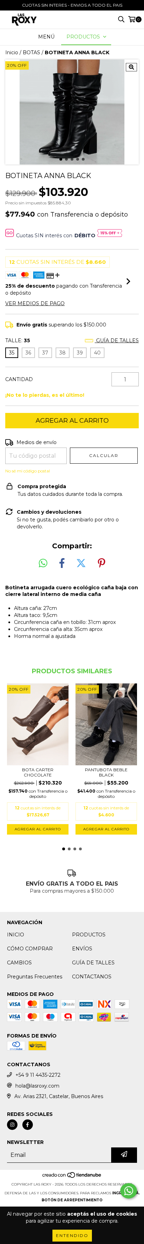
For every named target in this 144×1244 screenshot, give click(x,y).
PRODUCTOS (89, 935)
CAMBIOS (19, 963)
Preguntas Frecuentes (34, 977)
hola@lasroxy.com (37, 1086)
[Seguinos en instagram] (12, 1124)
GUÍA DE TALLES (93, 963)
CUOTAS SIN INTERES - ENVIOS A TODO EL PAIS (72, 5)
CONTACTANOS (91, 977)
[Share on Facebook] (62, 563)
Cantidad (19, 379)
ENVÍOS (82, 949)
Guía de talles (117, 340)
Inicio (11, 52)
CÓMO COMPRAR (30, 949)
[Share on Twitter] (81, 563)
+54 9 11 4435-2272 (37, 1075)
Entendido (72, 1235)
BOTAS (31, 52)
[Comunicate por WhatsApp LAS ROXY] (128, 1191)
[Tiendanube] (72, 1177)
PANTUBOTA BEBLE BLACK (106, 772)
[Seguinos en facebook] (27, 1124)
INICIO (15, 935)
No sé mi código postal (27, 470)
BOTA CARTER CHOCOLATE (37, 772)
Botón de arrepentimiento (72, 1200)
